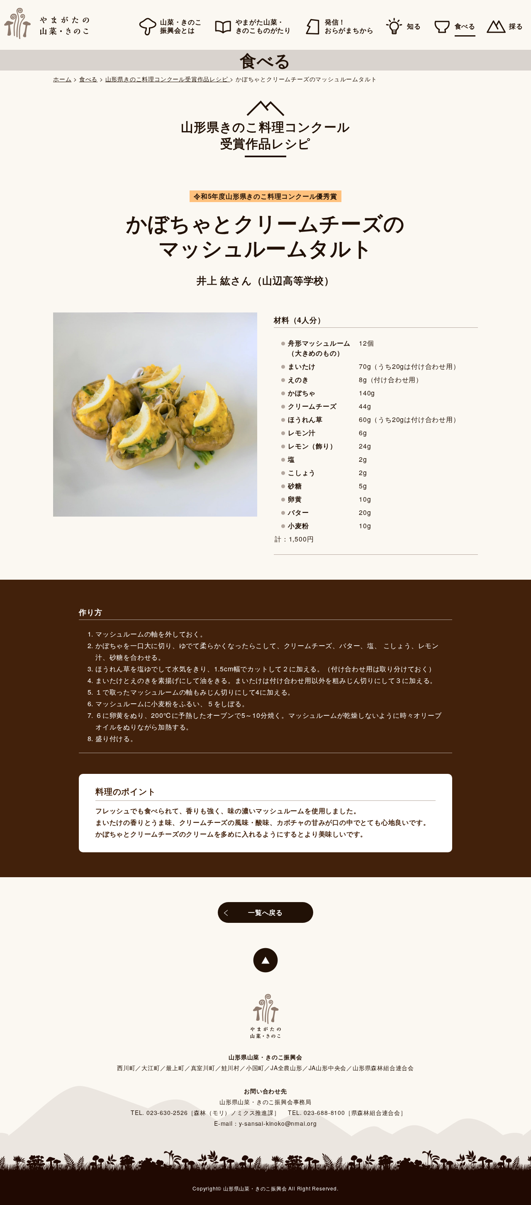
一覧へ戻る (265, 912)
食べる (88, 79)
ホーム (62, 79)
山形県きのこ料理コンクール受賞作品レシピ (167, 79)
